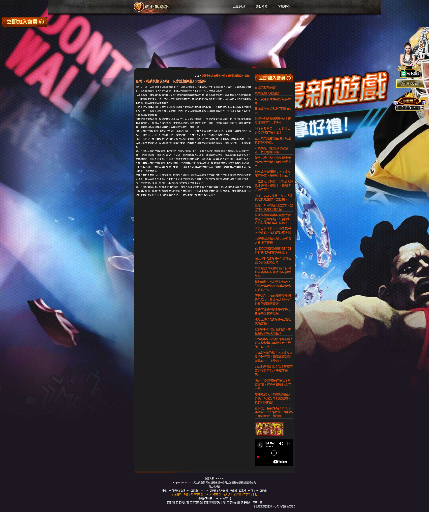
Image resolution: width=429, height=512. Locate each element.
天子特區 (257, 502)
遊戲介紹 (262, 6)
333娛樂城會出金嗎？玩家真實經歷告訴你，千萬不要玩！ (274, 370)
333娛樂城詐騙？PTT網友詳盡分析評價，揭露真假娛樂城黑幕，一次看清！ (274, 357)
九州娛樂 (223, 490)
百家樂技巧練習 (265, 87)
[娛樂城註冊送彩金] (409, 83)
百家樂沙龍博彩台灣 (214, 502)
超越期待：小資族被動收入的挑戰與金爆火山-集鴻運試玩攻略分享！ (273, 286)
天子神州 (246, 502)
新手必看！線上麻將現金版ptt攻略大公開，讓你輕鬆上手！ (273, 162)
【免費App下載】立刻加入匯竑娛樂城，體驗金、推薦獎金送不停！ (274, 185)
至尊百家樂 (196, 502)
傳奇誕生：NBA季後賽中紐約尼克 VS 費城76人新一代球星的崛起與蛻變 (273, 300)
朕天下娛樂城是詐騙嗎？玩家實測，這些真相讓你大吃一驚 (273, 384)
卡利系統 (173, 490)
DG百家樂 (192, 490)
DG (201, 490)
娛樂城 (233, 490)
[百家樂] (151, 6)
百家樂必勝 (233, 502)
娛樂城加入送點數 (267, 93)
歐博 (182, 490)
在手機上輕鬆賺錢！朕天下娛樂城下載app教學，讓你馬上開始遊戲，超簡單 (274, 412)
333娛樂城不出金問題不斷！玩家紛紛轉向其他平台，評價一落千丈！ (274, 343)
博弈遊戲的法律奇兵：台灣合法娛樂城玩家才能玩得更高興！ (273, 272)
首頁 (196, 75)
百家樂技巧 (182, 502)
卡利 (164, 490)
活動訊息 (239, 6)
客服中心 (284, 6)
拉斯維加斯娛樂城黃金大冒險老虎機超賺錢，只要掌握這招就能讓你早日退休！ (273, 219)
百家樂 (242, 490)
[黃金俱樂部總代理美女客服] (411, 59)
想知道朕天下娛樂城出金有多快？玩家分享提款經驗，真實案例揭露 (273, 398)
